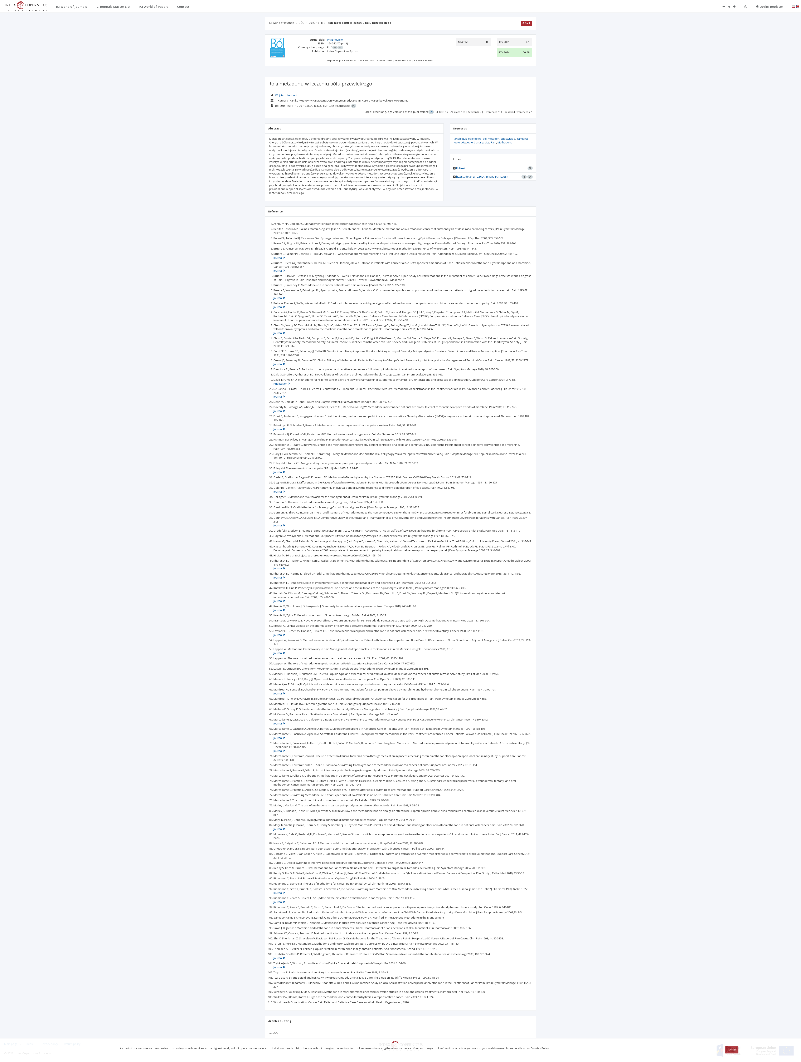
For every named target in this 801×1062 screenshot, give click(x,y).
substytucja (508, 139)
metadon (493, 139)
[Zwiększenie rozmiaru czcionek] (736, 6)
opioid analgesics (478, 142)
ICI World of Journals (282, 23)
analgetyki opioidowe (467, 139)
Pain (493, 142)
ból (485, 139)
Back (527, 23)
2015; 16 (315, 23)
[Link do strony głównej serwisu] (26, 6)
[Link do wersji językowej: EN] (797, 6)
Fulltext (460, 168)
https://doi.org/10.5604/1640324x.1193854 (482, 176)
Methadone (504, 142)
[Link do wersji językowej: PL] (793, 6)
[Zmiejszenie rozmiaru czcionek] (721, 6)
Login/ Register (771, 6)
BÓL (301, 23)
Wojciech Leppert (286, 95)
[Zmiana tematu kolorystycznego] (745, 6)
